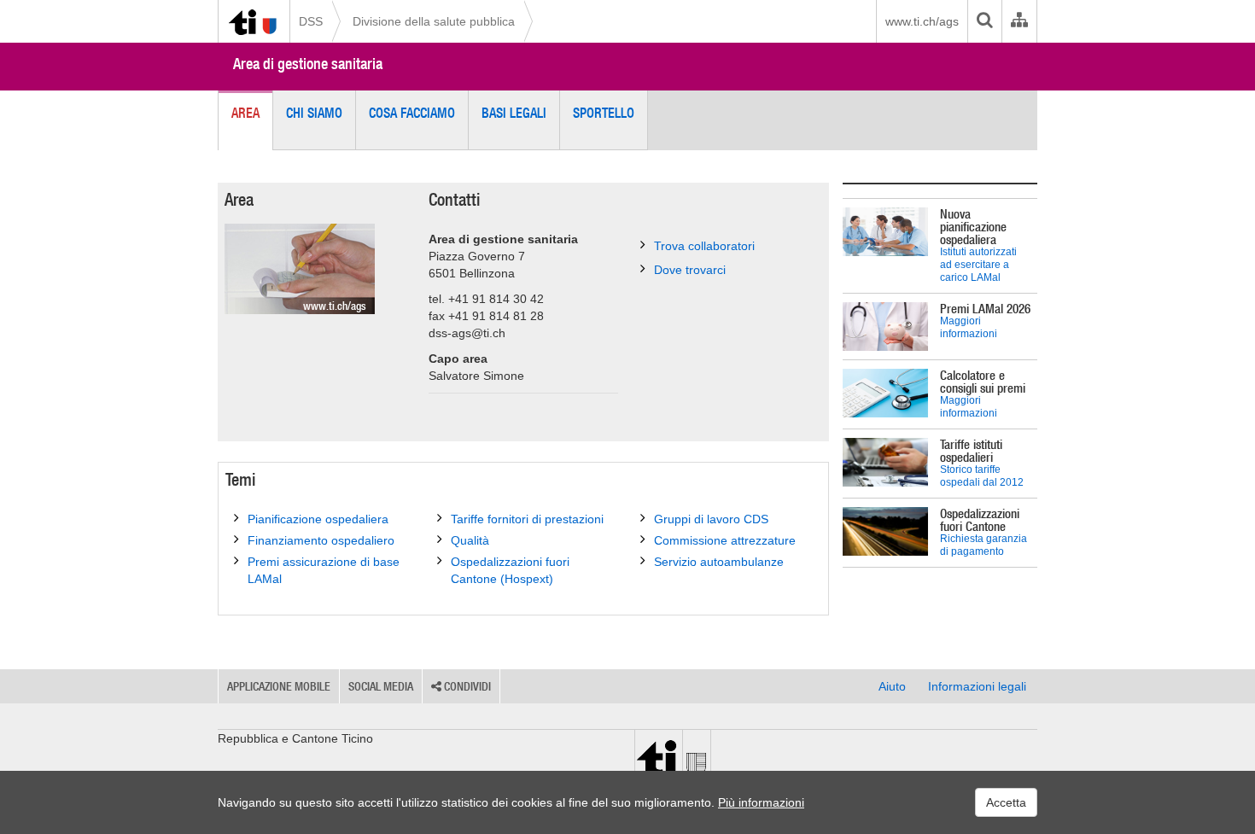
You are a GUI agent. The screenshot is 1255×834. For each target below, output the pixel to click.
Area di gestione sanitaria (307, 63)
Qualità (470, 540)
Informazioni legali (977, 686)
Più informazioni (761, 802)
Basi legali (514, 112)
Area (245, 112)
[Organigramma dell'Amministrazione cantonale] (1018, 21)
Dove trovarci (690, 270)
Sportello (603, 112)
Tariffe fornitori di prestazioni (527, 519)
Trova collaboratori (704, 246)
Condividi (466, 686)
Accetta (1006, 802)
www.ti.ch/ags (922, 21)
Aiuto (892, 686)
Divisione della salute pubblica (434, 21)
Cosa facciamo (412, 112)
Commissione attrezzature (725, 540)
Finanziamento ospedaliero (321, 540)
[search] (984, 21)
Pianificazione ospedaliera (318, 519)
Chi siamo (314, 112)
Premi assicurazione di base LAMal (324, 570)
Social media (380, 686)
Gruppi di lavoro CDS (711, 519)
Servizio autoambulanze (719, 562)
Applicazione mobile (278, 686)
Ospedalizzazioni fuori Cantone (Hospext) (510, 570)
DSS (311, 21)
